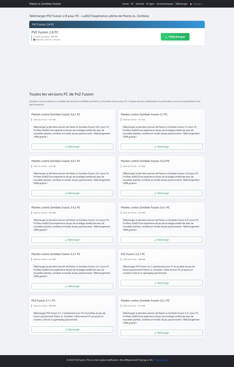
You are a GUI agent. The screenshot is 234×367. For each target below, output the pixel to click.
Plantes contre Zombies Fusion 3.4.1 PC (145, 207)
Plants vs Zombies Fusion (45, 4)
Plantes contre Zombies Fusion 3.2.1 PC (145, 300)
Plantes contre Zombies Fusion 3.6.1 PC (55, 161)
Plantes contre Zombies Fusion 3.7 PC (144, 114)
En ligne (150, 3)
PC (132, 3)
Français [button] (197, 3)
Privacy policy (160, 359)
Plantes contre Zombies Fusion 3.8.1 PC (55, 114)
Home (125, 3)
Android (140, 3)
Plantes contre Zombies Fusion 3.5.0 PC (145, 161)
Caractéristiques (164, 3)
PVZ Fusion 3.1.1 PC (43, 300)
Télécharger (181, 3)
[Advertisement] (112, 71)
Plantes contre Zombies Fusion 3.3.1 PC (55, 254)
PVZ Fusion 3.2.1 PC (133, 254)
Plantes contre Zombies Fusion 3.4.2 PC (55, 207)
